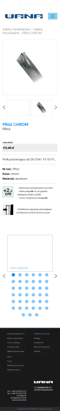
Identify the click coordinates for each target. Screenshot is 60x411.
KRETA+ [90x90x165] (19, 268)
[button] (13, 274)
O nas (9, 361)
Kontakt (37, 351)
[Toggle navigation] (52, 16)
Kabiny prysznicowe (15, 338)
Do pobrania (39, 343)
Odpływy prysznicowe (15, 351)
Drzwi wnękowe (13, 343)
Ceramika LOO (13, 347)
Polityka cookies (13, 370)
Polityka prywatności (15, 365)
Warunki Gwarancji (42, 347)
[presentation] (4, 107)
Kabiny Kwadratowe (16, 29)
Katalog (37, 338)
